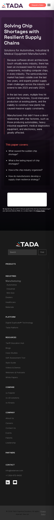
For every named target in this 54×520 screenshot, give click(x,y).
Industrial (11, 289)
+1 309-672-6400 (14, 475)
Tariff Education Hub (15, 343)
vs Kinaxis (10, 403)
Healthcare (11, 302)
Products (11, 264)
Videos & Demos (13, 367)
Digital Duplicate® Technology (19, 322)
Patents (9, 438)
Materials (10, 307)
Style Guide (11, 362)
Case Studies (12, 353)
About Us (10, 418)
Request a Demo (37, 5)
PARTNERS (10, 453)
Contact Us (11, 428)
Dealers (9, 297)
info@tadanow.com (14, 470)
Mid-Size (10, 293)
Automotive (12, 285)
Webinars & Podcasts (15, 372)
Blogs (8, 348)
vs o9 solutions (12, 398)
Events (9, 433)
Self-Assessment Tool (15, 358)
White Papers (12, 377)
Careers (9, 423)
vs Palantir (10, 393)
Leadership (11, 443)
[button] (50, 5)
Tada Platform (12, 327)
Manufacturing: (13, 281)
